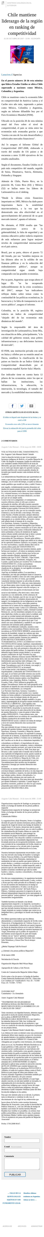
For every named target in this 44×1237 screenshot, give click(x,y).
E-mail (13, 1147)
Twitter (22, 406)
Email (31, 406)
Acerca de (7, 1226)
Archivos (22, 1226)
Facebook (12, 406)
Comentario (9, 1156)
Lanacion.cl (7, 74)
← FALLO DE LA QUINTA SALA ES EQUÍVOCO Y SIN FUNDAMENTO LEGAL (12, 1198)
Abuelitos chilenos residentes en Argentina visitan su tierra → (31, 1196)
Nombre (7, 1137)
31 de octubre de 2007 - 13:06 (17, 38)
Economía (35, 38)
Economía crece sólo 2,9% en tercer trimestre (22, 424)
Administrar (36, 1226)
